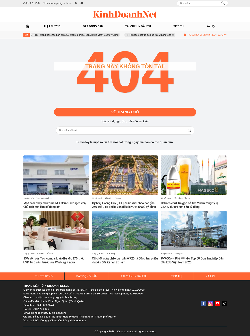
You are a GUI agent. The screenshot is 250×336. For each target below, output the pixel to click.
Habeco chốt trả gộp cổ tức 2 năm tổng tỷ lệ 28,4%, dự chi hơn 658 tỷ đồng (161, 35)
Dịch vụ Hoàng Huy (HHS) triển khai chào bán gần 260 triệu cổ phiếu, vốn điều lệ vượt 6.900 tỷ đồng (56, 35)
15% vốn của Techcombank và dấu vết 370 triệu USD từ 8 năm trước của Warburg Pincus (53, 260)
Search (223, 3)
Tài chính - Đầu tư (44, 198)
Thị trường (110, 254)
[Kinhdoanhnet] (125, 14)
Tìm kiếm (189, 130)
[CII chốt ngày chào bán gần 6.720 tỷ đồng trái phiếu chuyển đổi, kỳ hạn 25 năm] (125, 230)
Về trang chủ (125, 112)
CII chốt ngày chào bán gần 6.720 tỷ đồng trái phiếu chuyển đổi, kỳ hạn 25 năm (125, 260)
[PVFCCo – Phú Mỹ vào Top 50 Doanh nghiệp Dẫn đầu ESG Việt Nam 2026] (194, 230)
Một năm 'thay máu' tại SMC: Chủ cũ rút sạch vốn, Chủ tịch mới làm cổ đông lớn (54, 205)
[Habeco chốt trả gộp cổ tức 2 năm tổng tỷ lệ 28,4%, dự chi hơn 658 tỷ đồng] (194, 175)
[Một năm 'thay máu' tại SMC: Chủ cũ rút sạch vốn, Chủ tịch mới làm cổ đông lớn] (56, 175)
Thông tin (178, 254)
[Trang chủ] (28, 26)
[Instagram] (210, 303)
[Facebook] (203, 303)
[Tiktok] (224, 303)
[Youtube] (217, 303)
